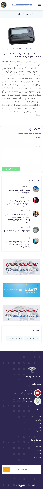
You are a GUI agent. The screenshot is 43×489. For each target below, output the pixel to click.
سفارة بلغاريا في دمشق (15, 338)
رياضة (38, 450)
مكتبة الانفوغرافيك (25, 398)
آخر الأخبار (37, 420)
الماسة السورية (30, 485)
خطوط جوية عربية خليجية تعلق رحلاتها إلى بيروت (17, 232)
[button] (39, 5)
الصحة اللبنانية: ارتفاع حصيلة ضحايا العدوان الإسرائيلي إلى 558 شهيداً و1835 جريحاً (18, 244)
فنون (38, 453)
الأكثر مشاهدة (35, 416)
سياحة (38, 446)
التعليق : (38, 146)
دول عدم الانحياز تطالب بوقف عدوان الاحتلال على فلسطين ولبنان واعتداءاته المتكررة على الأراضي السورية (17, 218)
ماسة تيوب (28, 390)
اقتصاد (38, 427)
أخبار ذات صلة (34, 180)
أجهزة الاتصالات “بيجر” (32, 338)
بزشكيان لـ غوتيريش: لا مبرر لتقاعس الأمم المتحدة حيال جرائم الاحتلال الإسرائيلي (18, 203)
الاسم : (38, 137)
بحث (6, 469)
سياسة (19, 14)
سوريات (37, 431)
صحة (38, 461)
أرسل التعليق (12, 169)
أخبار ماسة (28, 14)
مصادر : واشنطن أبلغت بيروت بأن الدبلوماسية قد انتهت (19, 191)
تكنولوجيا (37, 457)
